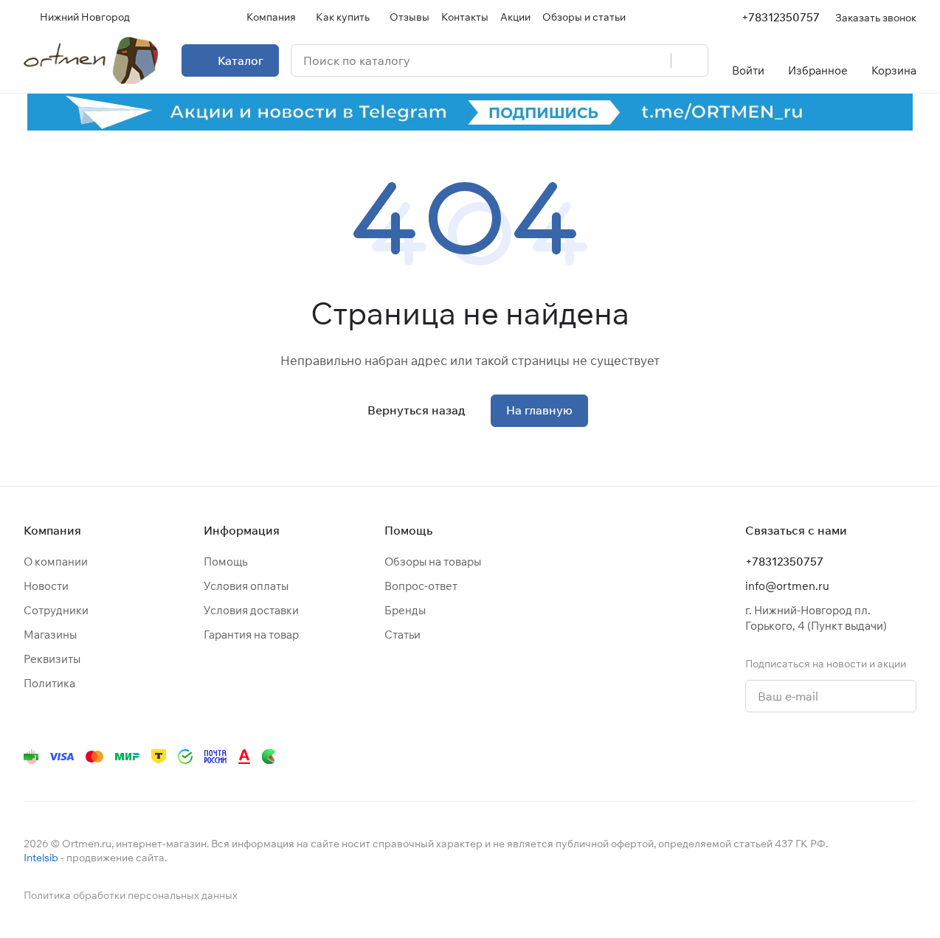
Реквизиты (52, 659)
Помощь (225, 562)
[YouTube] (760, 756)
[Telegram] (730, 756)
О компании (56, 562)
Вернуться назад (416, 410)
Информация (242, 530)
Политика (49, 683)
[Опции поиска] (622, 60)
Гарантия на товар (251, 635)
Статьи (402, 635)
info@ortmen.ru (787, 586)
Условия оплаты (246, 586)
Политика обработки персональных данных (131, 895)
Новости (46, 586)
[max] (907, 756)
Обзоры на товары (432, 562)
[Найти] (689, 60)
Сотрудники (56, 610)
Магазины (50, 635)
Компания (52, 530)
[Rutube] (848, 756)
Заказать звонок (875, 17)
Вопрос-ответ (420, 586)
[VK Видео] (878, 756)
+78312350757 (781, 17)
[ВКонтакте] (701, 756)
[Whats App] (789, 756)
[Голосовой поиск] (654, 60)
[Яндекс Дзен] (819, 756)
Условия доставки (251, 610)
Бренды (405, 610)
